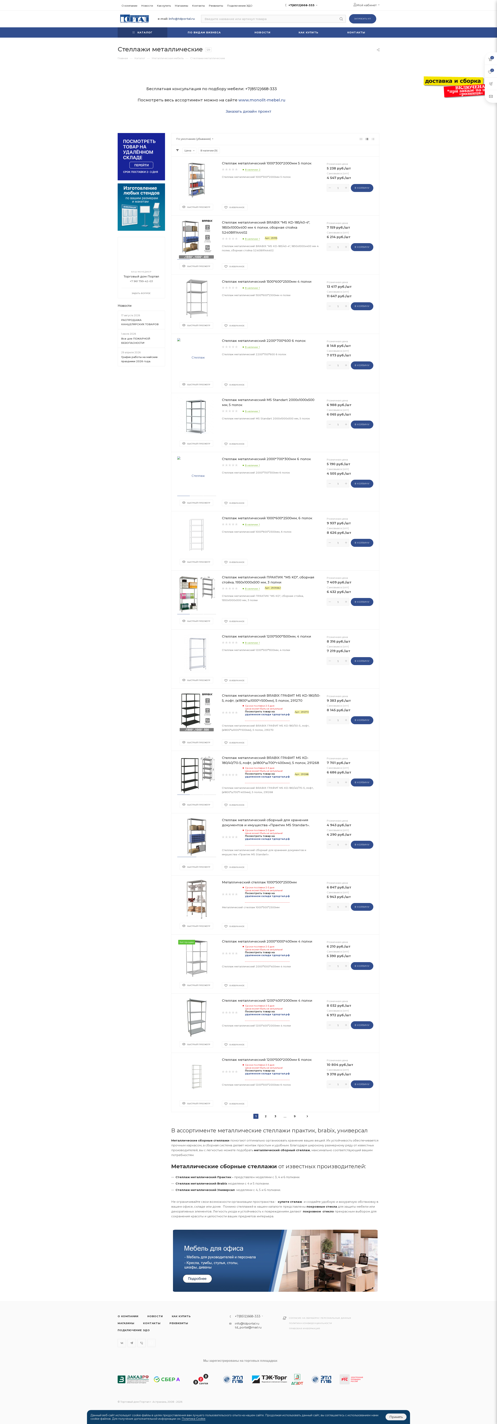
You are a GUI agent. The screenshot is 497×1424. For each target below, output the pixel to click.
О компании (128, 1316)
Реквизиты (178, 1323)
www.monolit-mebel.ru (261, 100)
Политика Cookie (193, 1419)
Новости (125, 306)
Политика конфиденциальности (310, 1323)
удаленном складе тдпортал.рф (267, 714)
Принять (396, 1417)
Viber (141, 1343)
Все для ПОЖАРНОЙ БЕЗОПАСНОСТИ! (135, 340)
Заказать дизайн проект (248, 111)
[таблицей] (373, 139)
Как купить (181, 1316)
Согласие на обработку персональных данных (320, 1318)
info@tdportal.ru (247, 1323)
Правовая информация (304, 1328)
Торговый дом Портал (141, 276)
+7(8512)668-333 (301, 5)
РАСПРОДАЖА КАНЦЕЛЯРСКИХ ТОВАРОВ (140, 322)
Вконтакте (122, 1343)
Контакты (151, 1323)
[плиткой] (361, 139)
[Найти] (341, 19)
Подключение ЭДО (134, 1330)
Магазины (126, 1323)
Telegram (132, 1343)
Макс (151, 1343)
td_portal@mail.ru (248, 1327)
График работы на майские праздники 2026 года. (139, 359)
